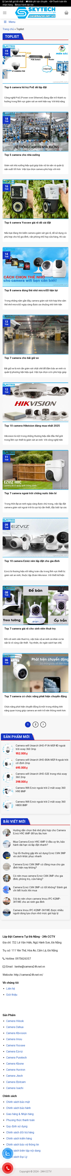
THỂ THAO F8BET (44, 1007)
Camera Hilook (15, 1021)
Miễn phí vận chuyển (37, 1)
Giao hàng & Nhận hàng (20, 1114)
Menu (12, 22)
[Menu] (5, 12)
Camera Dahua (14, 1027)
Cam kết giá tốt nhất (13, 1)
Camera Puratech (16, 1057)
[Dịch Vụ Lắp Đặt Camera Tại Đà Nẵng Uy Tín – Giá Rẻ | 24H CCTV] (35, 13)
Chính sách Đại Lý (16, 1156)
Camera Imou (14, 1039)
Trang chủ (8, 29)
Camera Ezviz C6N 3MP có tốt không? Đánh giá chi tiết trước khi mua (40, 889)
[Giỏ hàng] (66, 12)
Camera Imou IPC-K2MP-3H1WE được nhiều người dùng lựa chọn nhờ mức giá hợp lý (38, 912)
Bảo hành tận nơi (25, 5)
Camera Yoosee (15, 1045)
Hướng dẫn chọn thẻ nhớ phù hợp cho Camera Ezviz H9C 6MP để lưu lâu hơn (39, 832)
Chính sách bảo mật (18, 1102)
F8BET (6, 1003)
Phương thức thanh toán (20, 1120)
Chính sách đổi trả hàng (20, 1132)
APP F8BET (15, 1007)
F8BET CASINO (52, 1003)
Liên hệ (10, 988)
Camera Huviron (15, 1069)
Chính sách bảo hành (18, 1108)
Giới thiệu (11, 994)
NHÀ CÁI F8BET (36, 1003)
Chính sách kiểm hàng (19, 1138)
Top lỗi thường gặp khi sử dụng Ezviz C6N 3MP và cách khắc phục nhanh (39, 855)
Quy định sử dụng (16, 1126)
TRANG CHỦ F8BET (19, 1003)
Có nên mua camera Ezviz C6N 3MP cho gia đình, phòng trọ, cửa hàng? (38, 877)
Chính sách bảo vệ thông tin (22, 1144)
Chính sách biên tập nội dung (23, 1150)
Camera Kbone (15, 1063)
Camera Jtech (14, 1075)
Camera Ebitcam (16, 1082)
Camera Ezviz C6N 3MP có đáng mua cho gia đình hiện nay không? (38, 866)
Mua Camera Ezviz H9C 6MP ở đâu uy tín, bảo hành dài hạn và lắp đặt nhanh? (39, 843)
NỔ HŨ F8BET (27, 1007)
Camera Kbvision (16, 1033)
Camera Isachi (14, 1088)
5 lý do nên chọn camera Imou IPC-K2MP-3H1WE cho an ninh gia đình (37, 900)
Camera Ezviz (14, 1051)
